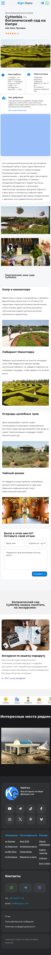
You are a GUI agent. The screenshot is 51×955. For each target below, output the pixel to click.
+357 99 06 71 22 (16, 898)
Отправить (38, 574)
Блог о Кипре (45, 863)
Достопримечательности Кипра (19, 13)
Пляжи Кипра (26, 852)
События (43, 858)
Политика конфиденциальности (20, 926)
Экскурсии (28, 703)
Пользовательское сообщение (19, 921)
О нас (7, 916)
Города (17, 703)
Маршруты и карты (28, 857)
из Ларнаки (10, 841)
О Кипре (5, 703)
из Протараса (11, 857)
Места (39, 703)
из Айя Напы (10, 852)
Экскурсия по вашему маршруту (23, 655)
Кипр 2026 (24, 841)
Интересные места (28, 846)
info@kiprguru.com (20, 903)
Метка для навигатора (17, 110)
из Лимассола (11, 846)
